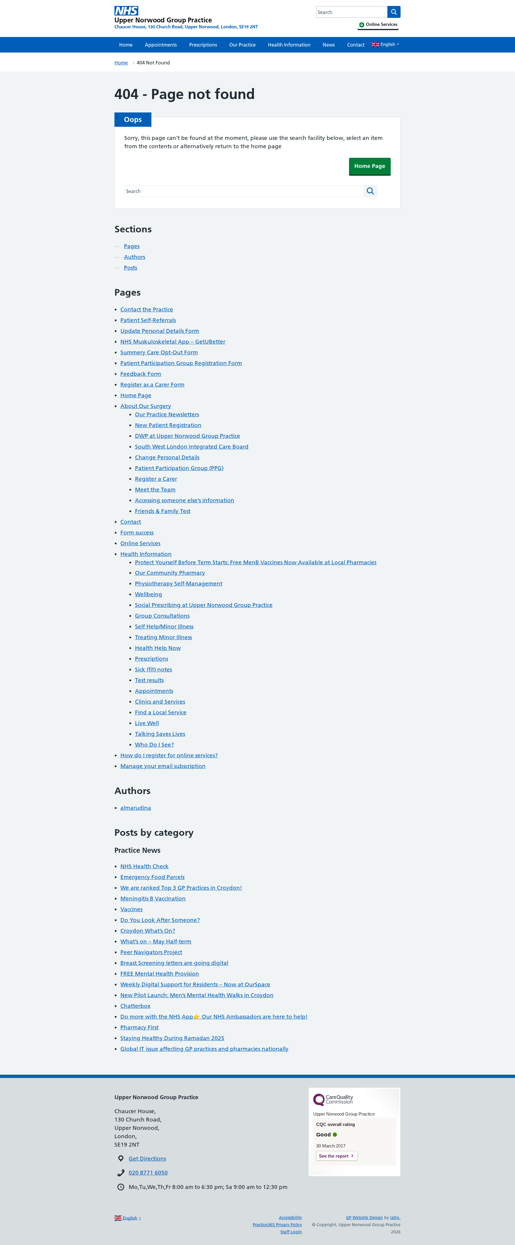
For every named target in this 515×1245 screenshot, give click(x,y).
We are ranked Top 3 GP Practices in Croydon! (181, 887)
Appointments (161, 45)
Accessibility (290, 1217)
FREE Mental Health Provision (159, 973)
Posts (130, 267)
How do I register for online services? (169, 755)
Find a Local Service (161, 712)
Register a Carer (156, 478)
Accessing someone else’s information (184, 500)
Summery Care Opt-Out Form (159, 352)
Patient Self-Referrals (148, 320)
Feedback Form (140, 373)
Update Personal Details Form (159, 331)
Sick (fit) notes (153, 669)
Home (126, 45)
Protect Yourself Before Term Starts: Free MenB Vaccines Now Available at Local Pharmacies (255, 562)
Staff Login (291, 1232)
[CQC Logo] (333, 1104)
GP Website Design (364, 1217)
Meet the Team (155, 489)
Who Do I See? (154, 744)
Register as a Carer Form (152, 384)
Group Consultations (162, 615)
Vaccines (131, 909)
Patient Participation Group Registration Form (181, 363)
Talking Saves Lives (160, 733)
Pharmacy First (139, 1027)
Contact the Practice (146, 309)
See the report (333, 1156)
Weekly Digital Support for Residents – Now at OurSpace (195, 984)
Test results (149, 680)
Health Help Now (158, 648)
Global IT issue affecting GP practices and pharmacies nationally (204, 1048)
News (329, 45)
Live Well (147, 723)
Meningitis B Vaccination (153, 898)
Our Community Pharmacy (170, 572)
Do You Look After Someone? (160, 920)
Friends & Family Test (162, 511)
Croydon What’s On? (147, 930)
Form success (136, 532)
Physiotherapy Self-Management (178, 583)
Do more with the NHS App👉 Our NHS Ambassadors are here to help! (214, 1016)
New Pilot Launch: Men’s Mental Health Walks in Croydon (197, 995)
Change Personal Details (167, 457)
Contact (355, 45)
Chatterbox (135, 1006)
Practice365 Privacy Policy (277, 1224)
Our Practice (242, 45)
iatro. (395, 1217)
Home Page (369, 166)
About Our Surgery (145, 406)
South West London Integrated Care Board (192, 446)
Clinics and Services (160, 701)
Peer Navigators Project (151, 952)
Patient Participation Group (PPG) (179, 468)
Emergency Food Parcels (152, 877)
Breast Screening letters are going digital (174, 963)
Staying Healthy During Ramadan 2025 (172, 1038)
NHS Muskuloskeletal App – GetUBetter (172, 341)
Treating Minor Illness (163, 637)
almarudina (135, 807)
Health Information (289, 45)
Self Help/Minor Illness (164, 626)
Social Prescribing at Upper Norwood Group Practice (204, 605)
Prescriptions (203, 45)
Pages (131, 246)
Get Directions (147, 1158)
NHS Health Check (144, 866)
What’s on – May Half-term (155, 941)
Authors (134, 257)
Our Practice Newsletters (167, 414)
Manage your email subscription (163, 766)
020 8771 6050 (148, 1172)
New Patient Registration (168, 425)
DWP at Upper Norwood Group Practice (187, 435)
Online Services (140, 543)
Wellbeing (148, 594)
